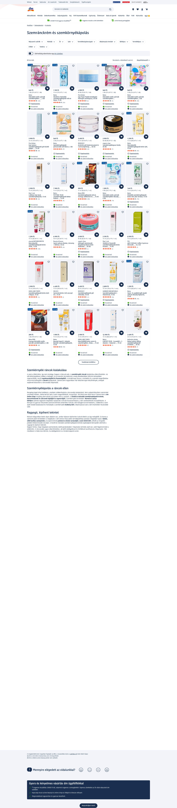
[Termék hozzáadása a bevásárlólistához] (48, 66)
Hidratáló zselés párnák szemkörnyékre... (111, 97)
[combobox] (83, 9)
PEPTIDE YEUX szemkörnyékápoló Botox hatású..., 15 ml (61, 196)
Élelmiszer (100, 16)
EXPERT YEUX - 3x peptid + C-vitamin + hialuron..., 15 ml (113, 342)
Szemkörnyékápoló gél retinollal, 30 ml (86, 294)
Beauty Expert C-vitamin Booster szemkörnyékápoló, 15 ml (62, 343)
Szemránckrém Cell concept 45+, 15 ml (63, 294)
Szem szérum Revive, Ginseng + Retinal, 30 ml (63, 244)
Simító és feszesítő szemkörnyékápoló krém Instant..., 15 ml (111, 244)
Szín (69, 42)
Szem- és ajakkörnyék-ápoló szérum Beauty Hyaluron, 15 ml (137, 294)
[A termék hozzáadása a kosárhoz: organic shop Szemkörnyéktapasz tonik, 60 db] (121, 136)
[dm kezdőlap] (30, 9)
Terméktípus (137, 42)
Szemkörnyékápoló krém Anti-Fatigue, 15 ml (39, 294)
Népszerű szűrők (34, 42)
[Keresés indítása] (110, 9)
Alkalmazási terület (106, 42)
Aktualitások (31, 16)
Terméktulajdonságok (85, 42)
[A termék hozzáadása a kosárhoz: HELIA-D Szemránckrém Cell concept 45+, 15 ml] (72, 284)
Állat (127, 16)
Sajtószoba (43, 2)
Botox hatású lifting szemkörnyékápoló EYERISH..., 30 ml (134, 343)
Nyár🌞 (147, 16)
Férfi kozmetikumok (80, 16)
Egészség (92, 16)
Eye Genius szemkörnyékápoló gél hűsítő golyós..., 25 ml (39, 146)
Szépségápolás (62, 16)
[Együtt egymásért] (136, 2)
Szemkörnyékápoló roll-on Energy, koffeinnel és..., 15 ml (88, 196)
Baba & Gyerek (111, 16)
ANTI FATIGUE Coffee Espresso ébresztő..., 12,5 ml (137, 244)
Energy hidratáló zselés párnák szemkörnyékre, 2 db (39, 342)
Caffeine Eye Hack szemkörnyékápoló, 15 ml (37, 196)
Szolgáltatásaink (75, 2)
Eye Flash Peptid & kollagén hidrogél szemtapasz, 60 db (87, 97)
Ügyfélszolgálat (86, 2)
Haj (70, 16)
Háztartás (121, 16)
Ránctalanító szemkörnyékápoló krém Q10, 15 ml (137, 146)
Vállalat (29, 2)
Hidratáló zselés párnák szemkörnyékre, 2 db (135, 97)
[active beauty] (116, 2)
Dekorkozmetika (49, 16)
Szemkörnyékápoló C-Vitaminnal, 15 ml (110, 294)
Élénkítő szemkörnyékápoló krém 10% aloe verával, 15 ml (137, 196)
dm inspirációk (52, 2)
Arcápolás (48, 25)
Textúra (42, 47)
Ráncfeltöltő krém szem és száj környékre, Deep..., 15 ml (88, 342)
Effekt (31, 47)
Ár (60, 42)
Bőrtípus (123, 42)
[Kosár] (146, 9)
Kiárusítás (139, 16)
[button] (81, 770)
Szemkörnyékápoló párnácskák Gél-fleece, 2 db (63, 146)
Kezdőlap (29, 25)
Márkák (40, 16)
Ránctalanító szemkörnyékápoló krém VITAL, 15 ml (37, 244)
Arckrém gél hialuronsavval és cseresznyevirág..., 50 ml (88, 146)
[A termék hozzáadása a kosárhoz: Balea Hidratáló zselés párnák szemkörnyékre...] (121, 88)
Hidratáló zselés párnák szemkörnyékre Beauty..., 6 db (111, 196)
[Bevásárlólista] (137, 9)
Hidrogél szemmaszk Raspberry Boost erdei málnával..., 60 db (85, 244)
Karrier (35, 2)
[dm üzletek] (133, 9)
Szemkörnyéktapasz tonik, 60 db (112, 146)
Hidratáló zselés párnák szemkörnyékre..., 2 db (37, 97)
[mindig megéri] (126, 2)
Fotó (132, 16)
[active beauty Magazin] (146, 2)
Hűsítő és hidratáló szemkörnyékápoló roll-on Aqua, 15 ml (62, 98)
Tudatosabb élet (63, 2)
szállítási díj (73, 754)
